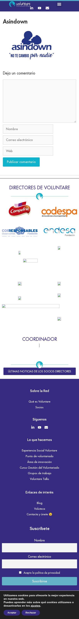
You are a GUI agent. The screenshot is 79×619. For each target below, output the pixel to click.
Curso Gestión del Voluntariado (39, 467)
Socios (39, 407)
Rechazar (31, 612)
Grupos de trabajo (39, 473)
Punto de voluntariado (39, 456)
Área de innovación (39, 462)
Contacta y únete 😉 (39, 514)
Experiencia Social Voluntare (39, 450)
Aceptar (11, 612)
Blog (39, 503)
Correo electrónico (39, 556)
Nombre (39, 540)
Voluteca (39, 508)
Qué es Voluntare (39, 401)
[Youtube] (39, 8)
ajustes (35, 605)
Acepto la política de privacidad (42, 572)
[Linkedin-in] (31, 8)
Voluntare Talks (39, 479)
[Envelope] (47, 8)
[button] (59, 4)
